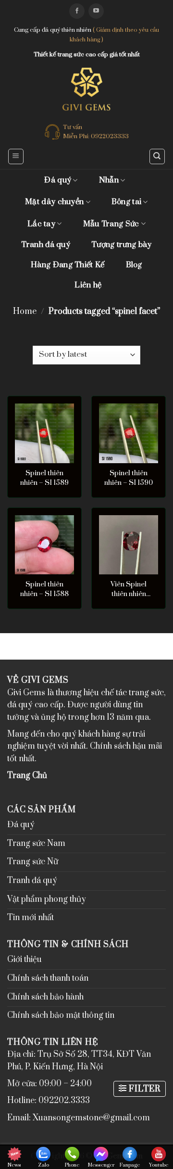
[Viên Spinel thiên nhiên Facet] (128, 544)
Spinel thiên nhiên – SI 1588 (44, 589)
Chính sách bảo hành (45, 997)
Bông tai (126, 202)
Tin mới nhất (30, 917)
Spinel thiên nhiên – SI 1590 (128, 477)
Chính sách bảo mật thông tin (60, 1015)
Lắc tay (41, 224)
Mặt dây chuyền (54, 202)
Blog (134, 265)
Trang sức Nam (36, 843)
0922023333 (110, 136)
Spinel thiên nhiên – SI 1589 (44, 477)
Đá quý (57, 180)
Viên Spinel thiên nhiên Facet (129, 589)
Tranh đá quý (45, 244)
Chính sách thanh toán (47, 978)
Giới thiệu (24, 959)
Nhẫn (109, 180)
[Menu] (16, 156)
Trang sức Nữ (32, 862)
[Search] (157, 156)
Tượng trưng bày (121, 244)
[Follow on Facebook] (77, 11)
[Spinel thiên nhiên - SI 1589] (44, 433)
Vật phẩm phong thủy (46, 899)
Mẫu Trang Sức (111, 224)
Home (25, 311)
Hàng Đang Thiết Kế (67, 265)
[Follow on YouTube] (96, 11)
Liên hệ (87, 285)
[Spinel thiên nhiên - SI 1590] (128, 433)
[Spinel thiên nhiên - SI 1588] (44, 544)
